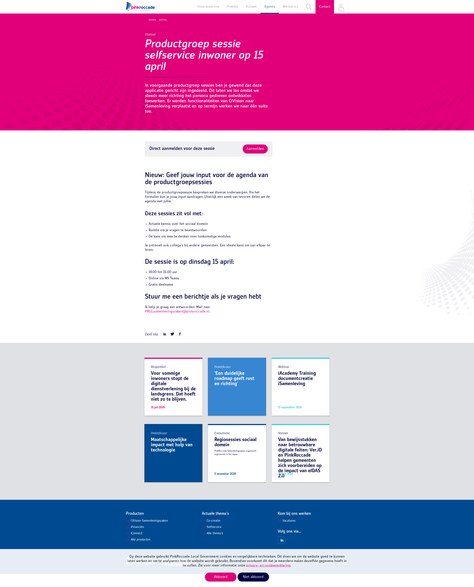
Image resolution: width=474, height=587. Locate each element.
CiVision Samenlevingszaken (149, 520)
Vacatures (289, 520)
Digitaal (163, 20)
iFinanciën (137, 527)
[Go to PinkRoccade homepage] (140, 6)
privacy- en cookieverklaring (268, 565)
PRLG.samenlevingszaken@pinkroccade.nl (177, 311)
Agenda (152, 20)
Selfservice (214, 527)
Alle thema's (215, 533)
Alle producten (140, 539)
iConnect (136, 533)
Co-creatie (213, 520)
